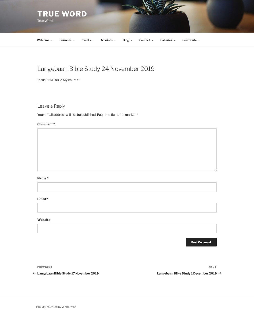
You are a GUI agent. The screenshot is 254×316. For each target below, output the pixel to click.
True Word (62, 14)
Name (42, 178)
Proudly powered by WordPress (56, 306)
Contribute (189, 40)
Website (43, 220)
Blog (126, 40)
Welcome (43, 40)
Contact (144, 40)
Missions (107, 40)
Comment (46, 124)
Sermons (65, 40)
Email (42, 199)
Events (86, 40)
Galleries (166, 40)
